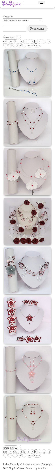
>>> (30, 45)
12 (5, 45)
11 (49, 41)
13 (10, 45)
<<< (12, 41)
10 (44, 41)
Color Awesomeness (30, 464)
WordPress (43, 468)
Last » (37, 45)
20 (19, 45)
